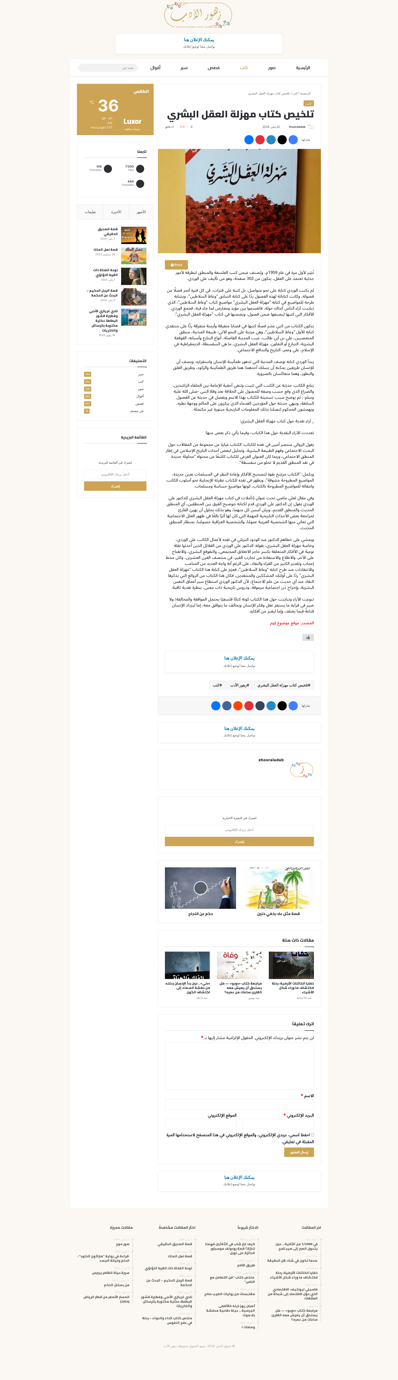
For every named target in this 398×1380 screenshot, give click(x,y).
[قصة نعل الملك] (133, 255)
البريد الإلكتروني (299, 1115)
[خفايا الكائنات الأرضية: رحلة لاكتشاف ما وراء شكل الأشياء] (291, 965)
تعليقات (90, 212)
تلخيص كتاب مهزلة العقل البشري (283, 685)
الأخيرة (116, 212)
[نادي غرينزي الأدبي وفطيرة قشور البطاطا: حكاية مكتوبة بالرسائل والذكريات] (133, 317)
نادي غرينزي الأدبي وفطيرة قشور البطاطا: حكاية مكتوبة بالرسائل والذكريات (103, 320)
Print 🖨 (176, 265)
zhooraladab (297, 126)
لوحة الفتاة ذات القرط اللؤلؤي (105, 272)
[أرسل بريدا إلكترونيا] (287, 126)
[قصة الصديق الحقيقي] (133, 235)
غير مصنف (136, 411)
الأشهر (141, 212)
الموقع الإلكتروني (222, 1115)
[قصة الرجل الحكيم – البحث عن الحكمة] (133, 296)
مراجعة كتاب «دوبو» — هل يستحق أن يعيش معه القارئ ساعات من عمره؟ (240, 987)
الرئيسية (303, 67)
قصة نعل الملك (106, 250)
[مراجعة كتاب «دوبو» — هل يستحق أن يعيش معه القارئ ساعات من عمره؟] (239, 965)
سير (184, 67)
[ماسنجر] (249, 139)
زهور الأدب (238, 685)
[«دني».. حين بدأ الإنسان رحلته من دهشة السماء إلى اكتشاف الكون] (187, 965)
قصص (214, 67)
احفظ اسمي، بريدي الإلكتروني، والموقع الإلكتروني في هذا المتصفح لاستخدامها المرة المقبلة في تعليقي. (240, 1138)
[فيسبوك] (293, 139)
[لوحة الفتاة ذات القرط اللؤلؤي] (133, 276)
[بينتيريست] (260, 139)
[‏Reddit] (238, 705)
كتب (244, 67)
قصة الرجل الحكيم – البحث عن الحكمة (102, 293)
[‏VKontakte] (226, 705)
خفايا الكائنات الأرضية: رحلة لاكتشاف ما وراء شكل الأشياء (293, 987)
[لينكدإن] (271, 139)
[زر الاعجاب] (308, 637)
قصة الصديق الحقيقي (108, 231)
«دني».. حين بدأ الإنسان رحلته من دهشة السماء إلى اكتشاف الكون (187, 987)
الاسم (307, 1095)
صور (272, 67)
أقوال (155, 67)
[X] (282, 139)
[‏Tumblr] (260, 705)
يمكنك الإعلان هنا (199, 39)
